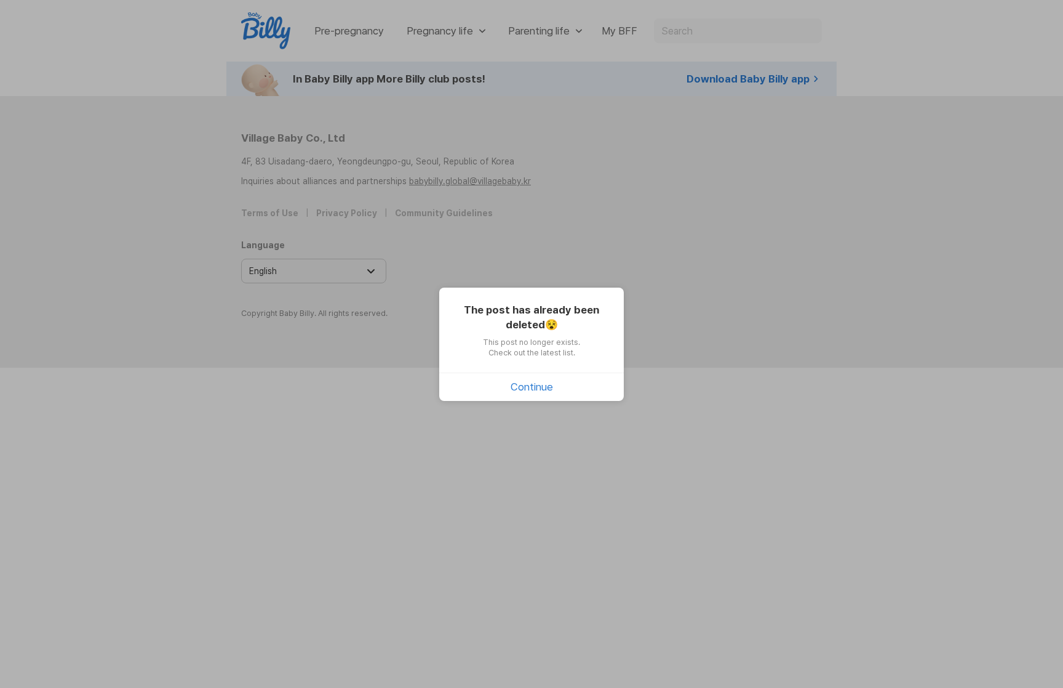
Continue (532, 387)
